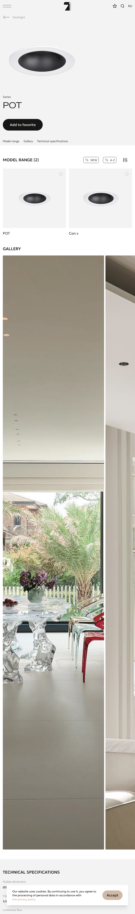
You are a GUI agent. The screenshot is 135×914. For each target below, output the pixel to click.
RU (130, 6)
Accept (112, 895)
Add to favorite (23, 124)
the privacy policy (24, 899)
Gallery (28, 141)
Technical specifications (52, 141)
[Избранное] (60, 173)
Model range (11, 141)
